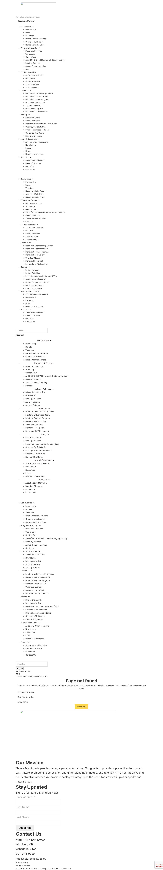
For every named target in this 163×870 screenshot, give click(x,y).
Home (18, 671)
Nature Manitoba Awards (35, 39)
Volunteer (29, 36)
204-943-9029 (25, 853)
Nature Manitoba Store (35, 45)
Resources (29, 148)
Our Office (29, 166)
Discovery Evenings (33, 51)
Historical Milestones (34, 154)
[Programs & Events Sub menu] (39, 48)
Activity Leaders (32, 84)
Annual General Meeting (35, 66)
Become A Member (26, 21)
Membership (30, 30)
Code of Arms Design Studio (59, 868)
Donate (28, 33)
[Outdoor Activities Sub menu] (38, 72)
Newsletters (30, 145)
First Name (22, 807)
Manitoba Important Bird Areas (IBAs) (41, 124)
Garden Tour (30, 57)
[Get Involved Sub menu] (33, 27)
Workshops (30, 54)
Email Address (26, 797)
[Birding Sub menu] (29, 115)
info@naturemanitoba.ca (31, 858)
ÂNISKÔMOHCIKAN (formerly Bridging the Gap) (45, 60)
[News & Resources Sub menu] (39, 139)
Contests (29, 69)
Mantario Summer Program (36, 99)
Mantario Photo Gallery (35, 102)
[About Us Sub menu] (30, 157)
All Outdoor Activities (34, 75)
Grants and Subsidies (34, 42)
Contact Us (30, 169)
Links (27, 151)
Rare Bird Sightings (33, 136)
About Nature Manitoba (35, 160)
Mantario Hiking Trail (34, 109)
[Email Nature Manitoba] (18, 758)
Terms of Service (23, 865)
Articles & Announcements (36, 142)
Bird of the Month (32, 118)
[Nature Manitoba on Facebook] (18, 751)
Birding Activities (32, 81)
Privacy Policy (22, 862)
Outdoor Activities (26, 697)
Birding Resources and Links (37, 130)
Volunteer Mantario (33, 105)
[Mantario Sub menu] (30, 90)
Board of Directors (33, 163)
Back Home (81, 707)
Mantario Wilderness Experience (39, 93)
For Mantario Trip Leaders (36, 111)
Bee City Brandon (32, 63)
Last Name (22, 817)
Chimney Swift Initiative (35, 127)
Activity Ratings (31, 87)
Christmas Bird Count (34, 133)
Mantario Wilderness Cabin (36, 96)
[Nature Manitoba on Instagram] (18, 754)
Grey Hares (30, 78)
